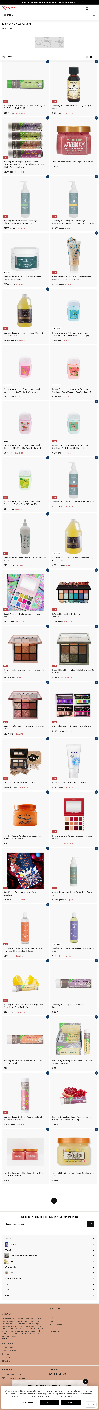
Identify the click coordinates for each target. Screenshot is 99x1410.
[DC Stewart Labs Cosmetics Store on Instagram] (51, 1374)
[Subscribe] (90, 1224)
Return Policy (7, 1343)
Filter (9, 57)
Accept (71, 1402)
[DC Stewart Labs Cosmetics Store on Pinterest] (64, 1374)
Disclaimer (6, 1357)
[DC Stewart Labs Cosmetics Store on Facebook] (55, 1374)
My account (54, 1331)
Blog (51, 1328)
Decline (49, 1402)
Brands (53, 1321)
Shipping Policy (9, 1361)
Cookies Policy (8, 1354)
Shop (52, 1314)
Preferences (28, 1402)
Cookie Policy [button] (13, 1396)
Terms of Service (9, 1350)
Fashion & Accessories (59, 1324)
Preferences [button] (68, 1396)
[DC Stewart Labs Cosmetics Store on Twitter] (60, 1374)
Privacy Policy (8, 1347)
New (51, 1317)
